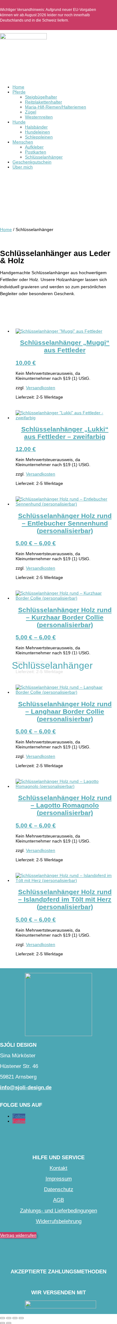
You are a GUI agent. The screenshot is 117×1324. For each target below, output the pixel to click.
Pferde (19, 91)
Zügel (30, 111)
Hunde (19, 121)
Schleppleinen (39, 136)
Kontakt (58, 1168)
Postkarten (35, 151)
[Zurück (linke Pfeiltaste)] (2, 1323)
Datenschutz (58, 1189)
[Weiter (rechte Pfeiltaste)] (8, 1323)
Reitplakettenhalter (43, 101)
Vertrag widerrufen (18, 1235)
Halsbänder (36, 126)
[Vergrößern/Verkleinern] (2, 1318)
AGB (58, 1200)
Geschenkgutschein (31, 161)
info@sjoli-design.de (25, 1087)
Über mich (22, 166)
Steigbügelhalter (41, 96)
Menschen (22, 141)
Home (18, 86)
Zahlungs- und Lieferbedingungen (58, 1211)
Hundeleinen (37, 131)
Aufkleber (34, 146)
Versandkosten (40, 387)
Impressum (59, 1179)
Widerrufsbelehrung (58, 1221)
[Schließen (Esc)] (21, 1318)
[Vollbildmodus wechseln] (8, 1318)
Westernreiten (39, 116)
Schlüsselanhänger (44, 156)
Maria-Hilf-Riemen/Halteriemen (55, 106)
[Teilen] (14, 1318)
